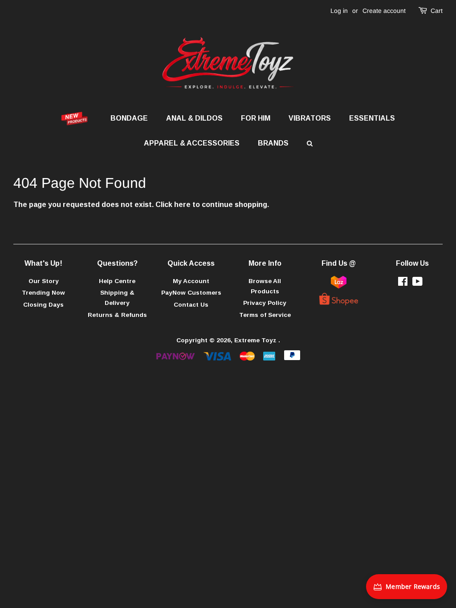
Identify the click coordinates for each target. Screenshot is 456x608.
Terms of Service (265, 315)
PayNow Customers (191, 292)
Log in (339, 10)
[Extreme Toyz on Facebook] (403, 283)
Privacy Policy (264, 303)
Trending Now (43, 292)
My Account (191, 281)
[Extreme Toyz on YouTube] (417, 283)
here (182, 204)
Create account (384, 10)
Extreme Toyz (256, 340)
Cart (437, 10)
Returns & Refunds (117, 315)
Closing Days (43, 304)
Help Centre (117, 281)
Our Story (43, 281)
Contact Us (191, 304)
